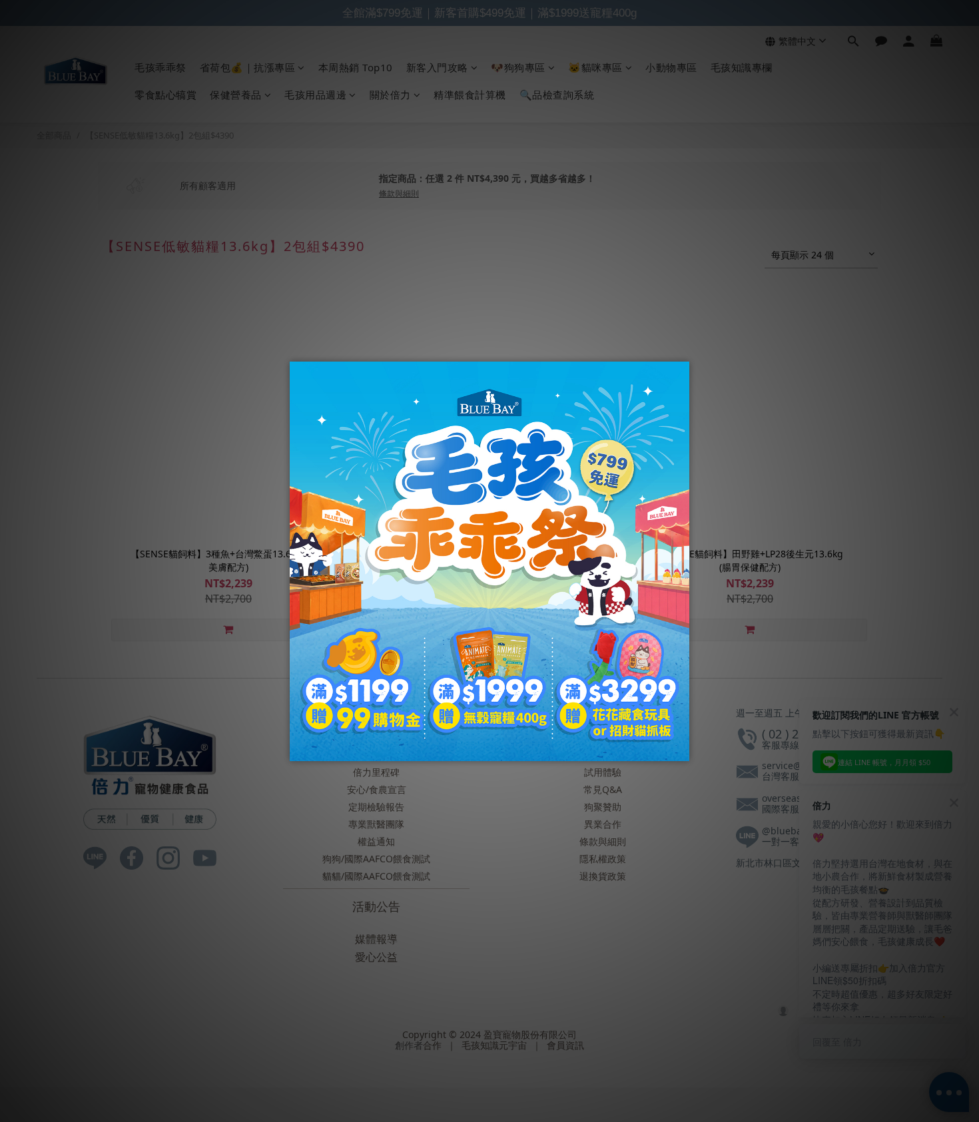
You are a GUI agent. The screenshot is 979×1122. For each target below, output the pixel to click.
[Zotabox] (680, 749)
